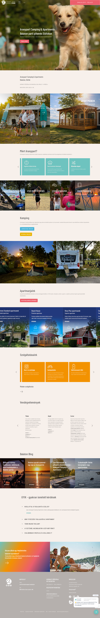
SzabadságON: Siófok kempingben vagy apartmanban (85, 464)
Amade (74, 589)
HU (24, 2)
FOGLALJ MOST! (24, 41)
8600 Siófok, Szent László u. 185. (26, 589)
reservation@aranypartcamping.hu (27, 584)
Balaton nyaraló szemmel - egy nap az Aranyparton (37, 463)
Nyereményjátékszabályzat (62, 611)
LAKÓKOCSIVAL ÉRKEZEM (27, 229)
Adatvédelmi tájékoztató (39, 611)
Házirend (22, 611)
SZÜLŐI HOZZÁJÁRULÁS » (51, 594)
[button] (18, 166)
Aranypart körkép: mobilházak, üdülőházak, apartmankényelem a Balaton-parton (11, 466)
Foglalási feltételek (29, 611)
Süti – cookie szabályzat (51, 611)
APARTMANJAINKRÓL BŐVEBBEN (28, 300)
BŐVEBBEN (6, 484)
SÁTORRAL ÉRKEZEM (26, 234)
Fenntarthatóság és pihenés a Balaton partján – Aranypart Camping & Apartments (62, 466)
